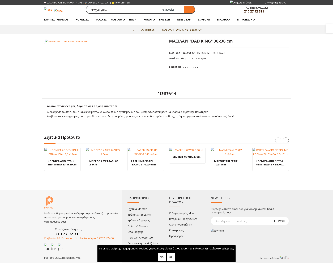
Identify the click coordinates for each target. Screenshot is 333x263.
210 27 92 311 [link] (254, 11)
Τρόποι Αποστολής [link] (139, 214)
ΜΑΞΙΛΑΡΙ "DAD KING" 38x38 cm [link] (182, 29)
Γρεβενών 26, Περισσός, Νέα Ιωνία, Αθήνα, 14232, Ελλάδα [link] (79, 238)
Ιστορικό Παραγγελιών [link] (183, 218)
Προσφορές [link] (176, 236)
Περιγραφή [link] (166, 93)
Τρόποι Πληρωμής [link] (138, 220)
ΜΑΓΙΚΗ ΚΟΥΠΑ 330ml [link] (187, 156)
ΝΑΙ (162, 257)
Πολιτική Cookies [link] (137, 226)
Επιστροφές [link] (176, 230)
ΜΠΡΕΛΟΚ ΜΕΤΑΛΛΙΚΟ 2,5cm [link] (103, 162)
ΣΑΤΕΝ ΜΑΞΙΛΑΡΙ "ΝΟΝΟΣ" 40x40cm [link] (143, 162)
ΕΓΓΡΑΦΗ (279, 221)
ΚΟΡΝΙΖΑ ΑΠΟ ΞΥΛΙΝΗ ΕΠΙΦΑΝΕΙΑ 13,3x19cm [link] (62, 162)
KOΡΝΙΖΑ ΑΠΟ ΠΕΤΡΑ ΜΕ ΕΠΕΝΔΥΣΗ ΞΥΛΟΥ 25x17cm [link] (270, 162)
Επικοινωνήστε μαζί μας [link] (143, 243)
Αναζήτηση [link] (148, 29)
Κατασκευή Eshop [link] (269, 258)
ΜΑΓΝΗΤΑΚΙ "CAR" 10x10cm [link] (226, 162)
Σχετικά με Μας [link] (137, 209)
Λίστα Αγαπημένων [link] (180, 224)
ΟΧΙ (171, 257)
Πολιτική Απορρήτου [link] (140, 237)
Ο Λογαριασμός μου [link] (181, 213)
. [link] (183, 66)
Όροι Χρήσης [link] (135, 231)
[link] (329, 28)
